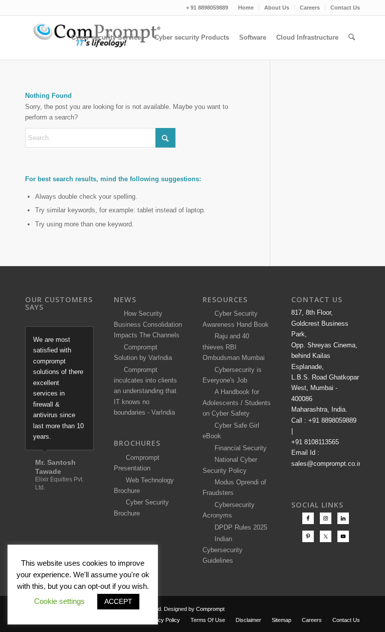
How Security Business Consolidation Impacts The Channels (148, 324)
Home (246, 8)
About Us (276, 8)
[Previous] (61, 337)
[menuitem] (246, 7)
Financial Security (239, 448)
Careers (310, 8)
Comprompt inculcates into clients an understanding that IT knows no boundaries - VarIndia (145, 391)
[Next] (84, 337)
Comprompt (210, 609)
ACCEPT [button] (118, 601)
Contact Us (345, 8)
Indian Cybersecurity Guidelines (223, 549)
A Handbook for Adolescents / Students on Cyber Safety (237, 402)
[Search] (351, 38)
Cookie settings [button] (59, 601)
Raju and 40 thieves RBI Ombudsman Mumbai (234, 346)
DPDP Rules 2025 (239, 527)
